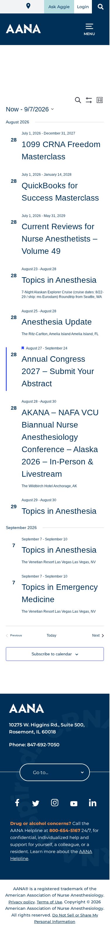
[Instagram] (54, 803)
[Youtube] (73, 803)
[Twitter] (35, 803)
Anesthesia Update (57, 321)
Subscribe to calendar (52, 654)
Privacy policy (21, 902)
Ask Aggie (59, 6)
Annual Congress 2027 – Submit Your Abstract (58, 371)
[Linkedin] (92, 803)
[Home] (23, 31)
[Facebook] (16, 803)
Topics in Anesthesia (59, 280)
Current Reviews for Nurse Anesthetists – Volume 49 (59, 239)
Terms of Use (49, 902)
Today (54, 635)
